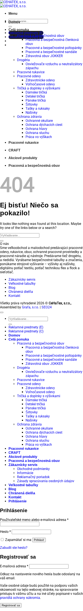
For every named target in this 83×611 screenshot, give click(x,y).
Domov (14, 22)
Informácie (25, 473)
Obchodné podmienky (33, 469)
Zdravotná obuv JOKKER (44, 56)
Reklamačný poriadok (33, 477)
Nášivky (31, 113)
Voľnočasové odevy (40, 84)
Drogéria (23, 60)
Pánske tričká (36, 100)
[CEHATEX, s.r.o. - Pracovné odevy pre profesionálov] (13, 4)
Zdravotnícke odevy (40, 80)
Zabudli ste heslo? (13, 548)
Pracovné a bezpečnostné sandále (51, 52)
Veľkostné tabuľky (22, 284)
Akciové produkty (23, 158)
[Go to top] (1, 312)
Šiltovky (32, 104)
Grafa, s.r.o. (30, 307)
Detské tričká (35, 96)
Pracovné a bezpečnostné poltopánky (54, 48)
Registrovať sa (11, 605)
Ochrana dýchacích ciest (44, 125)
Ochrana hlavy (36, 129)
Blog (12, 288)
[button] (13, 13)
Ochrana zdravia (29, 117)
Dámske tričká (36, 92)
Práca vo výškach (39, 137)
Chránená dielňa (21, 292)
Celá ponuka (19, 30)
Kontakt (14, 296)
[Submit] (10, 26)
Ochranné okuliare (39, 121)
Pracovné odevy (29, 76)
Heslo (5, 532)
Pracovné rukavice (30, 72)
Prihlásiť (39, 540)
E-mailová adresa (14, 566)
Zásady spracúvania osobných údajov (45, 481)
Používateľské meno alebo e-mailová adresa (34, 520)
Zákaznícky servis (22, 279)
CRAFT (14, 150)
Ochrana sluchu (37, 133)
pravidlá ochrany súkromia (20, 598)
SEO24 (47, 307)
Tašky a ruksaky (38, 108)
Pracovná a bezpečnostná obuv (40, 36)
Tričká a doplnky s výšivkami (38, 88)
